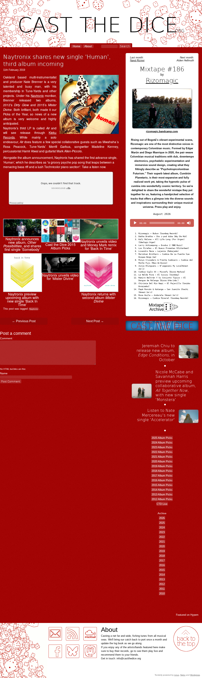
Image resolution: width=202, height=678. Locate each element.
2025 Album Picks (162, 437)
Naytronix (37, 95)
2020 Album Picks (162, 461)
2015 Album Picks (162, 485)
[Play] (135, 223)
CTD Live (162, 503)
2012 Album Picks (162, 499)
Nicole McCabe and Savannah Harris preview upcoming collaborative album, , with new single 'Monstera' (175, 385)
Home (76, 46)
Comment (7, 338)
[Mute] (189, 223)
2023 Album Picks (162, 447)
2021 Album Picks (162, 456)
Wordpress (195, 675)
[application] (162, 223)
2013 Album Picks (162, 494)
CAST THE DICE (101, 23)
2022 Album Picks (162, 452)
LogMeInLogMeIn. (12, 625)
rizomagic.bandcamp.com (162, 131)
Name (3, 373)
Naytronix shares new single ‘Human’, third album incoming (57, 60)
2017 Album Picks (162, 475)
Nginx (182, 675)
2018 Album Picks (162, 470)
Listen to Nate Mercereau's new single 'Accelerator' (156, 415)
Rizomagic (162, 80)
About (88, 46)
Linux (176, 675)
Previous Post (24, 321)
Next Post (95, 321)
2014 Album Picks (162, 489)
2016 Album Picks (162, 480)
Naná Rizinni (137, 60)
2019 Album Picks (162, 466)
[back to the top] (186, 638)
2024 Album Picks (162, 442)
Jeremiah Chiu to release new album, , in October (156, 352)
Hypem (194, 614)
